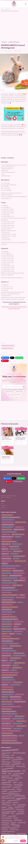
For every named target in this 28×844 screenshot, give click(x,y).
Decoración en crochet (7, 597)
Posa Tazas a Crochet (7, 694)
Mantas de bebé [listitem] (19, 391)
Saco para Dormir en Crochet (8, 711)
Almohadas (4, 791)
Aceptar (23, 840)
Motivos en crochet (6, 662)
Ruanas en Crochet (6, 708)
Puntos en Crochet (6, 701)
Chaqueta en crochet (15, 825)
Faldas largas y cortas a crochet (9, 607)
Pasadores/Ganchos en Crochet (9, 675)
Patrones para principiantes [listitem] (14, 394)
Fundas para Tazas (6, 827)
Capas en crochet (6, 558)
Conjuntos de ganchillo (19, 580)
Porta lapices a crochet (7, 687)
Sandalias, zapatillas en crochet (9, 713)
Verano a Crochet (17, 728)
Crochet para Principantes (8, 587)
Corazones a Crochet (15, 776)
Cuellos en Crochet (6, 592)
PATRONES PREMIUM (7, 677)
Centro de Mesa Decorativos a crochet (11, 565)
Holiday (15, 626)
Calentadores (14, 553)
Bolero (12, 813)
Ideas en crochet (6, 628)
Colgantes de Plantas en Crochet (13, 800)
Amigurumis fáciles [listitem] (9, 391)
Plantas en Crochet (6, 682)
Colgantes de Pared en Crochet (8, 831)
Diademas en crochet (7, 599)
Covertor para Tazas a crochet (9, 582)
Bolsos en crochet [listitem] (14, 397)
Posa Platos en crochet (7, 691)
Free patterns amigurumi (14, 42)
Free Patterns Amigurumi (7, 348)
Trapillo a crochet (21, 725)
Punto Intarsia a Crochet (15, 699)
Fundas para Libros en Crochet (9, 616)
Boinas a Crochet (15, 827)
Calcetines (5, 553)
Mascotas (4, 780)
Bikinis (12, 755)
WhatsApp (20, 357)
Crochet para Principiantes (17, 759)
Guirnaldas (17, 624)
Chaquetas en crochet (18, 573)
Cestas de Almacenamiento (7, 768)
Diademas (4, 807)
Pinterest (6, 360)
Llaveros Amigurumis (7, 641)
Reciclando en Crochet (19, 701)
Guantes (14, 782)
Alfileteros (19, 789)
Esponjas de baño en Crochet (8, 602)
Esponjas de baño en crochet (15, 791)
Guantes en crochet (7, 624)
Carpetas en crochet (20, 560)
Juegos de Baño (18, 631)
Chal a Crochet (6, 570)
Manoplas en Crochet (7, 648)
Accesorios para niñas (7, 522)
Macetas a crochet (20, 814)
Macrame (4, 645)
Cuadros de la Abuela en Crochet (9, 590)
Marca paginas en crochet (19, 655)
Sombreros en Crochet (17, 718)
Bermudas (18, 536)
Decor (22, 594)
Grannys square (18, 621)
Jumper (4, 633)
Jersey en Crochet (6, 631)
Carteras (4, 563)
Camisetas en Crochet (19, 556)
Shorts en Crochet (19, 716)
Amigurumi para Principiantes (9, 531)
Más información (21, 838)
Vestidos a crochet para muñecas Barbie (11, 730)
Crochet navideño (17, 585)
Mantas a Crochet (21, 798)
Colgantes (23, 577)
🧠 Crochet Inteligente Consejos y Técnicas (11, 742)
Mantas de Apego (6, 653)
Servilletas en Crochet (7, 716)
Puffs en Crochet (19, 694)
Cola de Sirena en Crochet (15, 575)
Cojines (4, 575)
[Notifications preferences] (2, 841)
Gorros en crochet (6, 621)
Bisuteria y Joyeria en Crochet (9, 541)
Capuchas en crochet (6, 787)
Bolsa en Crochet (13, 546)
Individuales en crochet (6, 796)
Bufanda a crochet (14, 548)
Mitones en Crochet (15, 657)
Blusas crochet (6, 544)
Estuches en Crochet (7, 604)
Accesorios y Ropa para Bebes (19, 752)
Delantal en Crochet (20, 597)
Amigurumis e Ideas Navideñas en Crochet (10, 794)
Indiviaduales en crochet (19, 628)
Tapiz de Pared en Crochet (8, 721)
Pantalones (5, 670)
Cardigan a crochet (7, 560)
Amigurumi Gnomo (6, 529)
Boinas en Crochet (17, 544)
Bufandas (4, 773)
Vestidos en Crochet (7, 733)
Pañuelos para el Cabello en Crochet (10, 672)
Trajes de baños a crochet (8, 725)
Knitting (19, 633)
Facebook (6, 357)
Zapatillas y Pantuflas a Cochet (9, 738)
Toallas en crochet (21, 721)
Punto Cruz (4, 699)
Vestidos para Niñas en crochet (9, 735)
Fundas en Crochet (6, 614)
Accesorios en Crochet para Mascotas (10, 517)
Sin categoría (5, 718)
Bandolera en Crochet (6, 802)
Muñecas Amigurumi (19, 662)
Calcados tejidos (18, 551)
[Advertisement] (14, 26)
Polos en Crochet (18, 682)
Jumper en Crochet (12, 816)
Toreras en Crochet (17, 723)
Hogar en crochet (6, 626)
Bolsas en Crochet (21, 833)
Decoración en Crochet (18, 773)
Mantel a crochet (6, 655)
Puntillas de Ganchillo (15, 696)
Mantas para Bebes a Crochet (8, 834)
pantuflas (13, 670)
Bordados (5, 548)
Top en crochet (6, 723)
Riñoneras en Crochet (7, 704)
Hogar (9, 773)
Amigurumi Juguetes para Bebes (8, 811)
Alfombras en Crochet (7, 527)
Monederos (12, 660)
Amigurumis (7, 9)
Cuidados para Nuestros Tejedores (9, 594)
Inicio (2, 9)
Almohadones (19, 527)
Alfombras (13, 822)
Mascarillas (5, 657)
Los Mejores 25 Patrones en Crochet (10, 643)
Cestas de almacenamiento (8, 568)
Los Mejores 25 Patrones (7, 785)
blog (23, 764)
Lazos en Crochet (6, 636)
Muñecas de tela (6, 665)
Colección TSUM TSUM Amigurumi (9, 577)
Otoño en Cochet (6, 667)
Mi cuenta (3, 505)
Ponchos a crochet (15, 684)
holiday (20, 782)
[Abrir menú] (25, 3)
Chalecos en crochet (18, 570)
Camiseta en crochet (6, 805)
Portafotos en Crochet (7, 689)
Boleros (4, 546)
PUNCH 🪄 (4, 696)
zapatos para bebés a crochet (9, 740)
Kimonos (11, 633)
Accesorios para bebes (7, 519)
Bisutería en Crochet (14, 829)
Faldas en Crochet (21, 805)
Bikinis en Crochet (6, 539)
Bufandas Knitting (6, 551)
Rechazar (16, 840)
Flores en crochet (6, 609)
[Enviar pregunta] (23, 386)
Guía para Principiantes (6, 818)
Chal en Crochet (17, 820)
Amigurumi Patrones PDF (7, 820)
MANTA (3, 800)
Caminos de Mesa (6, 556)
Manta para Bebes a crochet (9, 650)
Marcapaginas (21, 811)
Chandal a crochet (6, 573)
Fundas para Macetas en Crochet (9, 619)
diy (2, 766)
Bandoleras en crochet (7, 536)
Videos (21, 735)
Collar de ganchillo (6, 580)
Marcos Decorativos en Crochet (8, 789)
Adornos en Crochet (20, 522)
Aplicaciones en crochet (17, 534)
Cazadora (11, 807)
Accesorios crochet (7, 514)
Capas (14, 805)
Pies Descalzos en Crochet (8, 679)
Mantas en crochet (18, 653)
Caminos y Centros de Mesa (7, 809)
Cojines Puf (18, 757)
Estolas (20, 602)
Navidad (15, 665)
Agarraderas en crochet (7, 524)
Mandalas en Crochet (15, 645)
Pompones (4, 684)
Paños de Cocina (17, 667)
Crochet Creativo (6, 585)
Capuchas (16, 558)
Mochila (4, 660)
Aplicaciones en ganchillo (7, 778)
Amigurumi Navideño (19, 529)
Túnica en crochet (6, 728)
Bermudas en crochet (10, 766)
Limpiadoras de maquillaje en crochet (10, 638)
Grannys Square (5, 822)
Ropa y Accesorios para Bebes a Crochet (11, 706)
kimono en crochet (22, 822)
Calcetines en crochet (19, 807)
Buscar (2, 507)
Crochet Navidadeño (16, 764)
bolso (24, 770)
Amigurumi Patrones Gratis (8, 345)
